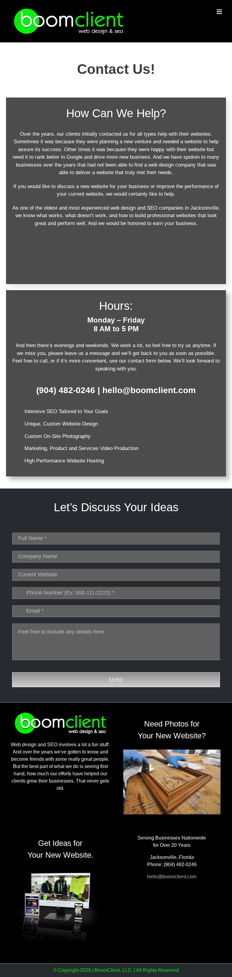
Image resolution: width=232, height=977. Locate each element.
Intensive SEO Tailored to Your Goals (66, 411)
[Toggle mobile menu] (220, 11)
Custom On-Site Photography (57, 436)
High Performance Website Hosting (64, 461)
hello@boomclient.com (149, 390)
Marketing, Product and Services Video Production (81, 448)
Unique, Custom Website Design (61, 424)
